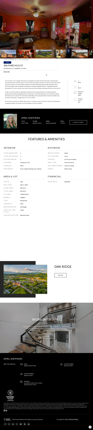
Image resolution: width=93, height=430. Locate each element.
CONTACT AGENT (78, 122)
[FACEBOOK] (5, 424)
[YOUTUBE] (20, 424)
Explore (60, 275)
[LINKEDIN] (12, 424)
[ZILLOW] (28, 424)
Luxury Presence (37, 419)
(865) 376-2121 (28, 375)
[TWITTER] (16, 424)
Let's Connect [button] (46, 336)
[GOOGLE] (24, 424)
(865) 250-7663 (68, 365)
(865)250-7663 (37, 123)
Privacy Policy (73, 419)
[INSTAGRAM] (9, 424)
